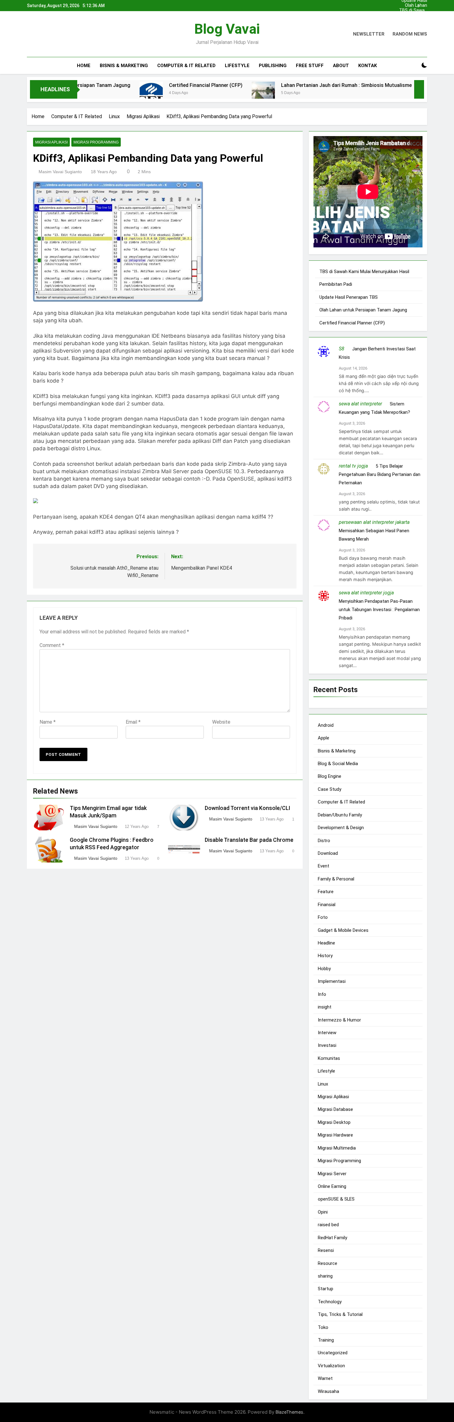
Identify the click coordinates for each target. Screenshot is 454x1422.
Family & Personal (336, 878)
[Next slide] (424, 4)
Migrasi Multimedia (337, 1147)
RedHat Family (332, 1237)
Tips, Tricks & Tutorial (340, 1314)
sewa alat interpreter (360, 404)
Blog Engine (329, 776)
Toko (323, 1327)
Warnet (325, 1378)
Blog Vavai (227, 29)
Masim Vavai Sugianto (60, 171)
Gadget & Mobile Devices (343, 930)
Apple (323, 738)
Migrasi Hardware (335, 1135)
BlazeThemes (289, 1412)
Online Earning (332, 1186)
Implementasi (332, 981)
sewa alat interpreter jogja (366, 593)
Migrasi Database (335, 1109)
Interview (327, 1032)
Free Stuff (310, 65)
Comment (52, 645)
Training (326, 1340)
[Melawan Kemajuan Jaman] (393, 93)
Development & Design (341, 827)
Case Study (329, 789)
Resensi (326, 1250)
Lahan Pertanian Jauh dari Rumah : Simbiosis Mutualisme (307, 85)
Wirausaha (328, 1391)
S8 (341, 349)
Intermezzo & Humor (339, 1019)
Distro (324, 840)
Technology (330, 1301)
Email (133, 722)
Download (328, 853)
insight (324, 1007)
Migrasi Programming (96, 142)
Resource (327, 1263)
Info (322, 994)
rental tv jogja (353, 466)
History (325, 955)
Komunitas (329, 1058)
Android (326, 725)
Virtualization (331, 1365)
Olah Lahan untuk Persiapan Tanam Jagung (416, 5)
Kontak (367, 65)
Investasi (327, 1045)
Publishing (273, 65)
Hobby (324, 968)
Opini (323, 1211)
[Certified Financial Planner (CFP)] (112, 93)
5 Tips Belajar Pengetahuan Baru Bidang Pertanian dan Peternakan (379, 474)
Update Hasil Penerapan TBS (414, 20)
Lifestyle (237, 65)
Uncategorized (332, 1353)
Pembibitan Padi (415, 15)
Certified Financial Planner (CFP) (166, 85)
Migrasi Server (332, 1173)
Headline (326, 943)
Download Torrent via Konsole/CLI (247, 808)
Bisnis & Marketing (124, 65)
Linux (323, 1083)
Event (323, 866)
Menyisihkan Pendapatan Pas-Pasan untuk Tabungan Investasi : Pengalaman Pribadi (379, 609)
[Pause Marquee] (419, 89)
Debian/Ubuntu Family (340, 814)
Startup (325, 1288)
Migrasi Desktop (334, 1122)
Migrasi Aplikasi (51, 142)
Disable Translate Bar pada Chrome (249, 840)
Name (48, 722)
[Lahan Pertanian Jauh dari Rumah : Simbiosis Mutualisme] (224, 93)
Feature (326, 891)
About (341, 65)
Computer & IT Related (186, 65)
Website (221, 722)
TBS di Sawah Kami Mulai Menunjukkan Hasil (413, 10)
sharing (325, 1276)
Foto (323, 917)
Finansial (326, 904)
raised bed (328, 1224)
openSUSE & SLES (336, 1199)
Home (83, 65)
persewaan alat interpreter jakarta (374, 522)
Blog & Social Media (338, 763)
